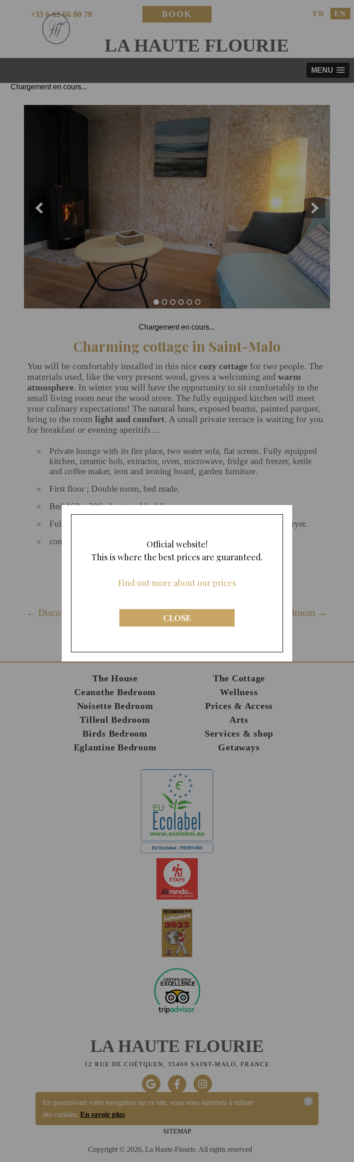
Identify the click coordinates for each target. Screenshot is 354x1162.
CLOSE (177, 617)
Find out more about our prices (177, 582)
